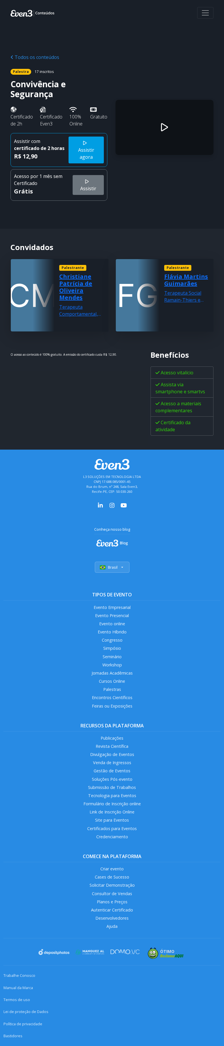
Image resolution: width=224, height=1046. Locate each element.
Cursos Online (112, 681)
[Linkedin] (100, 505)
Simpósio (112, 648)
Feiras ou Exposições (112, 706)
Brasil (113, 567)
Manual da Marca (18, 987)
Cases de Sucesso (112, 877)
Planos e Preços (112, 901)
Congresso (112, 640)
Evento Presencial (112, 615)
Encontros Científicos (112, 697)
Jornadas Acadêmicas (112, 673)
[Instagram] (112, 505)
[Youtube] (123, 505)
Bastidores (13, 1035)
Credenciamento (112, 836)
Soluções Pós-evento (112, 779)
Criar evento (112, 869)
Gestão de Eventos (112, 770)
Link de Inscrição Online (112, 812)
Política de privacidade (23, 1023)
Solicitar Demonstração (112, 885)
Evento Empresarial (112, 607)
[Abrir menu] (205, 13)
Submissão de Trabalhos (112, 787)
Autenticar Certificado (112, 910)
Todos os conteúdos (36, 57)
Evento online (112, 623)
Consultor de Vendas (112, 893)
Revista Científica (112, 746)
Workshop (112, 665)
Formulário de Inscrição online (112, 803)
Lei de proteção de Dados (26, 1011)
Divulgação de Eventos (112, 754)
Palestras (112, 689)
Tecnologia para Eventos (112, 795)
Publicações (112, 738)
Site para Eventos (112, 820)
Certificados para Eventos (112, 828)
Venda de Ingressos (112, 762)
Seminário (112, 656)
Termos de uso (17, 999)
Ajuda (112, 926)
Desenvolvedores (112, 918)
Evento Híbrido (112, 632)
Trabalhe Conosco (19, 975)
